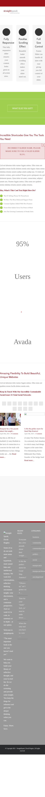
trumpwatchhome (36, 571)
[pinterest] (25, 404)
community (36, 543)
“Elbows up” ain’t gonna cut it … (22, 588)
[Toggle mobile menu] (40, 11)
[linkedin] (36, 404)
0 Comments (14, 434)
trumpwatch (36, 566)
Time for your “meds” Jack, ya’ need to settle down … (22, 608)
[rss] (9, 404)
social (35, 560)
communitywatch (36, 548)
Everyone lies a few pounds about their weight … (22, 548)
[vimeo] (20, 404)
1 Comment (38, 434)
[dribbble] (30, 404)
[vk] (30, 409)
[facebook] (4, 404)
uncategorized (36, 577)
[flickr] (41, 404)
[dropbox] (25, 409)
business (36, 537)
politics (35, 554)
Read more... (29, 460)
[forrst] (15, 409)
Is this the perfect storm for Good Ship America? (22, 569)
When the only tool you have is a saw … (22, 629)
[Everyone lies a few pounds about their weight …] (10, 419)
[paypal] (20, 409)
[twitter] (15, 404)
